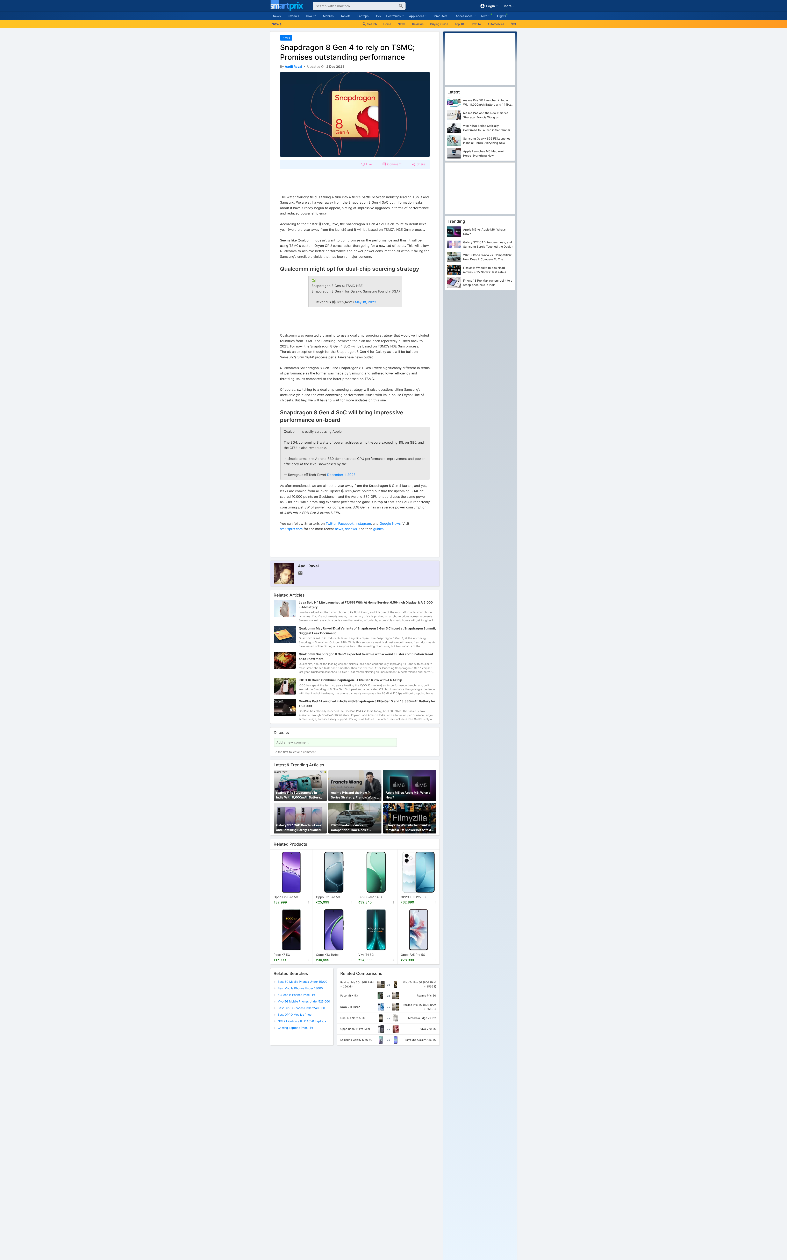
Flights (501, 16)
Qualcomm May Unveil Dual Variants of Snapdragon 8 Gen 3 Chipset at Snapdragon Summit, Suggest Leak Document (367, 630)
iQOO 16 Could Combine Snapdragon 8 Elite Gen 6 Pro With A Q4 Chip (350, 680)
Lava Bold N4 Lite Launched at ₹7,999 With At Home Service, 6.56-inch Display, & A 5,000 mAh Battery (366, 605)
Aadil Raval (308, 566)
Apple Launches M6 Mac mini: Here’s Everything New (483, 153)
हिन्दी (513, 24)
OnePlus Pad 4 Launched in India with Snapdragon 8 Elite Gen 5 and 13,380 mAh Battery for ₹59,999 (367, 703)
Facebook (346, 523)
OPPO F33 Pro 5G (413, 897)
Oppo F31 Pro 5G (328, 897)
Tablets (346, 16)
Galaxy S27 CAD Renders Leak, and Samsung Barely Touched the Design (299, 827)
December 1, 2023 (341, 475)
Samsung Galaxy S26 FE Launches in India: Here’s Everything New (486, 141)
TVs (378, 16)
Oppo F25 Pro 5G (413, 954)
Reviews (293, 16)
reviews (351, 529)
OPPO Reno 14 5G (371, 897)
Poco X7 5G (282, 954)
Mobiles (328, 16)
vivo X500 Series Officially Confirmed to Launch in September (486, 128)
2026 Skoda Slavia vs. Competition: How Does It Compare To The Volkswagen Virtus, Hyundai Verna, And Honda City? (352, 827)
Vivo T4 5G (366, 954)
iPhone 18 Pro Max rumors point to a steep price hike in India (487, 283)
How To (311, 16)
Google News (390, 523)
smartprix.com (291, 529)
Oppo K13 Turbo (327, 954)
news (339, 529)
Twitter (331, 523)
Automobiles (495, 24)
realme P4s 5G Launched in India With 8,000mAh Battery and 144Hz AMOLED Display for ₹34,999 (299, 795)
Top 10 (459, 24)
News (277, 16)
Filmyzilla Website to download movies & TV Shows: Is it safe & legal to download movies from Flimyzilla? (409, 827)
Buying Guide (439, 24)
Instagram (363, 523)
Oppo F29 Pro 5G (286, 897)
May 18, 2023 (365, 302)
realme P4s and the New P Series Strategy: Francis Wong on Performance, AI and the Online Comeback (353, 795)
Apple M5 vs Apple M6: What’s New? (408, 795)
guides (378, 529)
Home (387, 24)
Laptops (363, 16)
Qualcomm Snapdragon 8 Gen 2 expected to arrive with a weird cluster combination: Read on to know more (366, 656)
